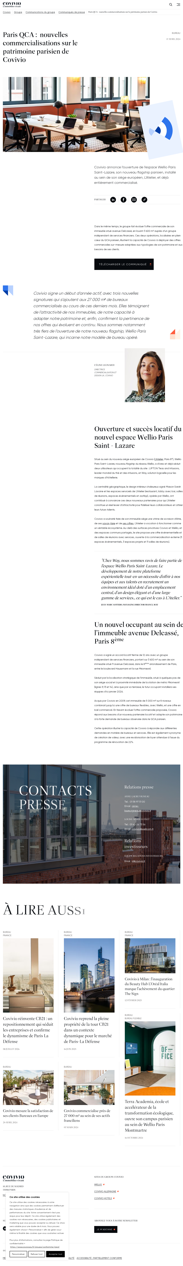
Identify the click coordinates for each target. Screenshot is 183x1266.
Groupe (18, 12)
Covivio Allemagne (105, 1191)
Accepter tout (55, 1254)
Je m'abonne (107, 1229)
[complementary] (37, 1226)
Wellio (98, 1184)
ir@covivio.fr (138, 861)
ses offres (128, 523)
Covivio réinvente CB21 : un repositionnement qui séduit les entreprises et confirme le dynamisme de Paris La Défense (28, 1030)
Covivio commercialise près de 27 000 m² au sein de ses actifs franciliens (87, 1116)
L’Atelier (159, 459)
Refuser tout (37, 1254)
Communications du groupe (40, 12)
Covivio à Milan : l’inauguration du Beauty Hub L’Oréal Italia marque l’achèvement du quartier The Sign (150, 986)
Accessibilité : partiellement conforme (99, 1258)
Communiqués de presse (71, 12)
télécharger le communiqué (123, 264)
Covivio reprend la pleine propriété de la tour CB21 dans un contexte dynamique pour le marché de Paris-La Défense (88, 1030)
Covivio (7, 12)
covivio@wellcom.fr (143, 829)
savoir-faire (109, 523)
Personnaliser (18, 1254)
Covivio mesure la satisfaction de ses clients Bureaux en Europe (28, 1113)
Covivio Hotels (103, 1198)
